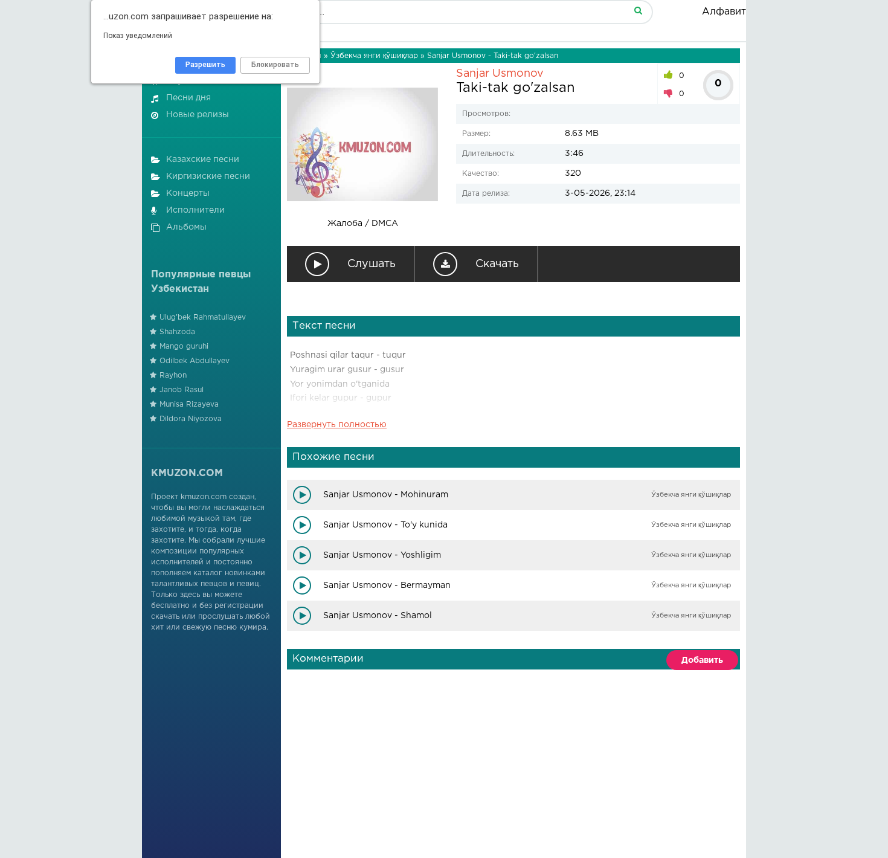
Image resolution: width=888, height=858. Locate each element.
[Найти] (638, 10)
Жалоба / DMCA (362, 223)
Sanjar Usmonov (500, 74)
